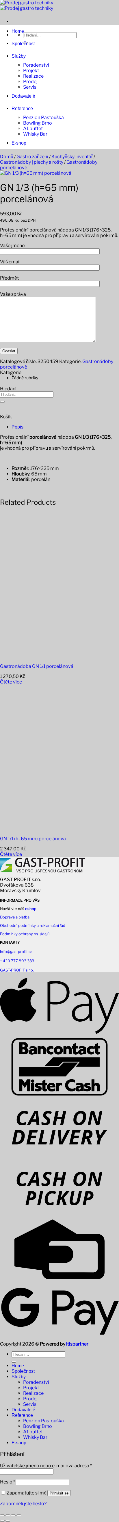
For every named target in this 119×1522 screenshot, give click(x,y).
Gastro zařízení (32, 156)
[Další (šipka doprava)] (7, 1521)
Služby (19, 56)
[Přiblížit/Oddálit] (2, 1515)
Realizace (33, 76)
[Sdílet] (13, 1515)
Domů (6, 156)
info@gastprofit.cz (16, 951)
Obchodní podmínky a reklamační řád (32, 925)
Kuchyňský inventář (72, 156)
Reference (22, 108)
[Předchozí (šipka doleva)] (2, 1521)
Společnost (23, 43)
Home (18, 31)
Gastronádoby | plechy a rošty (31, 162)
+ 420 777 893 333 (17, 960)
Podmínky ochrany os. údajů (24, 934)
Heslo (7, 1482)
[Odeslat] (2, 402)
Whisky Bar (35, 134)
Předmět (9, 278)
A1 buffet (33, 128)
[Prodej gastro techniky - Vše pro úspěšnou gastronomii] (26, 5)
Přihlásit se (59, 1493)
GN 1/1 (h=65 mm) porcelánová (33, 838)
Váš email (10, 262)
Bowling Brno (37, 123)
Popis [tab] (17, 426)
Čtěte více (11, 682)
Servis (29, 87)
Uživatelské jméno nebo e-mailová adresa (46, 1465)
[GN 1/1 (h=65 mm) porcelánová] (35, 828)
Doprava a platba (14, 917)
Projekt (31, 70)
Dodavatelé (23, 96)
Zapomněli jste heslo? (23, 1503)
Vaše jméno (12, 245)
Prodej (30, 81)
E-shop (19, 143)
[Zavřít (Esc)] (18, 1515)
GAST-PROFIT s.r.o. (17, 970)
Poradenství (36, 65)
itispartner (77, 1344)
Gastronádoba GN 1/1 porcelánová (36, 666)
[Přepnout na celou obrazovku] (7, 1515)
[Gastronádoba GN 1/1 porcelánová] (35, 656)
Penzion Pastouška (43, 117)
